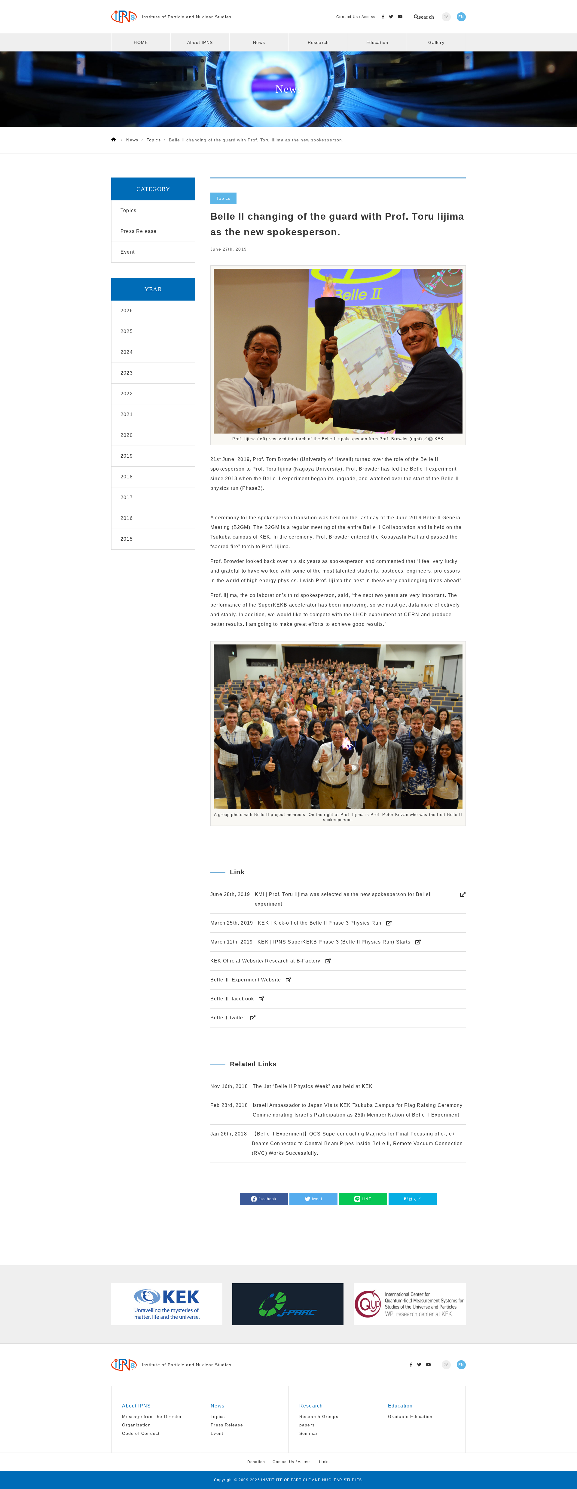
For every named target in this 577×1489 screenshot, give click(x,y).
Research (318, 42)
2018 (127, 476)
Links (324, 1462)
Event (217, 1433)
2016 (127, 518)
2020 (127, 435)
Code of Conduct (141, 1433)
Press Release (227, 1425)
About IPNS (200, 42)
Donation (256, 1462)
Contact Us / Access (355, 17)
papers (307, 1425)
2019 (127, 456)
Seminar (308, 1433)
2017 (127, 497)
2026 (127, 310)
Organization (136, 1425)
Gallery (436, 42)
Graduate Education (410, 1416)
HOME (141, 42)
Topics (218, 1416)
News (259, 42)
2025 (127, 331)
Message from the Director (152, 1416)
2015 (127, 539)
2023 (127, 372)
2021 (127, 414)
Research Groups (318, 1416)
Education (377, 42)
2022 (127, 393)
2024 (127, 352)
